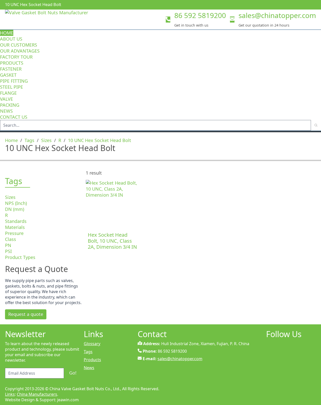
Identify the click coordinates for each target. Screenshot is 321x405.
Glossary (92, 343)
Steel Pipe (11, 87)
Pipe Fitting (14, 81)
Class (10, 239)
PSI (8, 251)
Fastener (11, 69)
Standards (16, 221)
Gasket (8, 75)
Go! (72, 373)
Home (6, 33)
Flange (8, 93)
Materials (15, 227)
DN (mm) (14, 209)
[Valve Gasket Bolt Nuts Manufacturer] (55, 20)
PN (8, 245)
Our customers (18, 45)
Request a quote (25, 314)
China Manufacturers (37, 394)
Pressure (14, 233)
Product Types (20, 257)
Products (11, 63)
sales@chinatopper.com (277, 15)
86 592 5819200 (200, 15)
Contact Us (13, 117)
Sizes (46, 140)
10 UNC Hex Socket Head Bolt (99, 140)
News (6, 111)
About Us (12, 39)
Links (10, 394)
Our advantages (20, 51)
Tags (29, 140)
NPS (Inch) (16, 203)
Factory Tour (16, 57)
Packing (9, 105)
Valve (6, 99)
